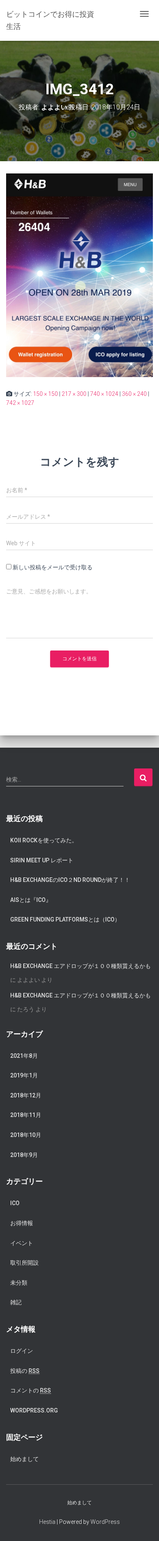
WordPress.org (34, 1410)
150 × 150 (45, 394)
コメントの (30, 1390)
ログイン (21, 1351)
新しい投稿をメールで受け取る (53, 567)
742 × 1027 (20, 403)
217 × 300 (74, 394)
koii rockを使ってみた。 (43, 840)
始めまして (24, 1459)
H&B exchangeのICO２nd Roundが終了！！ (70, 880)
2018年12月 (25, 1095)
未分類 (18, 1282)
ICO (15, 1203)
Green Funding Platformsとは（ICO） (65, 919)
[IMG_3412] (79, 274)
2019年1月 (24, 1075)
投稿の (25, 1371)
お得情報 (21, 1223)
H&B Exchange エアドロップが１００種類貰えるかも (80, 966)
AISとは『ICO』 (30, 900)
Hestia (47, 1522)
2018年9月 (24, 1155)
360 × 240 (134, 394)
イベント (21, 1243)
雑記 (16, 1302)
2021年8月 (24, 1055)
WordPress (105, 1522)
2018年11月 (25, 1115)
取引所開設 (24, 1262)
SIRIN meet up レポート (41, 860)
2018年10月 (25, 1135)
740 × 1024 (104, 394)
